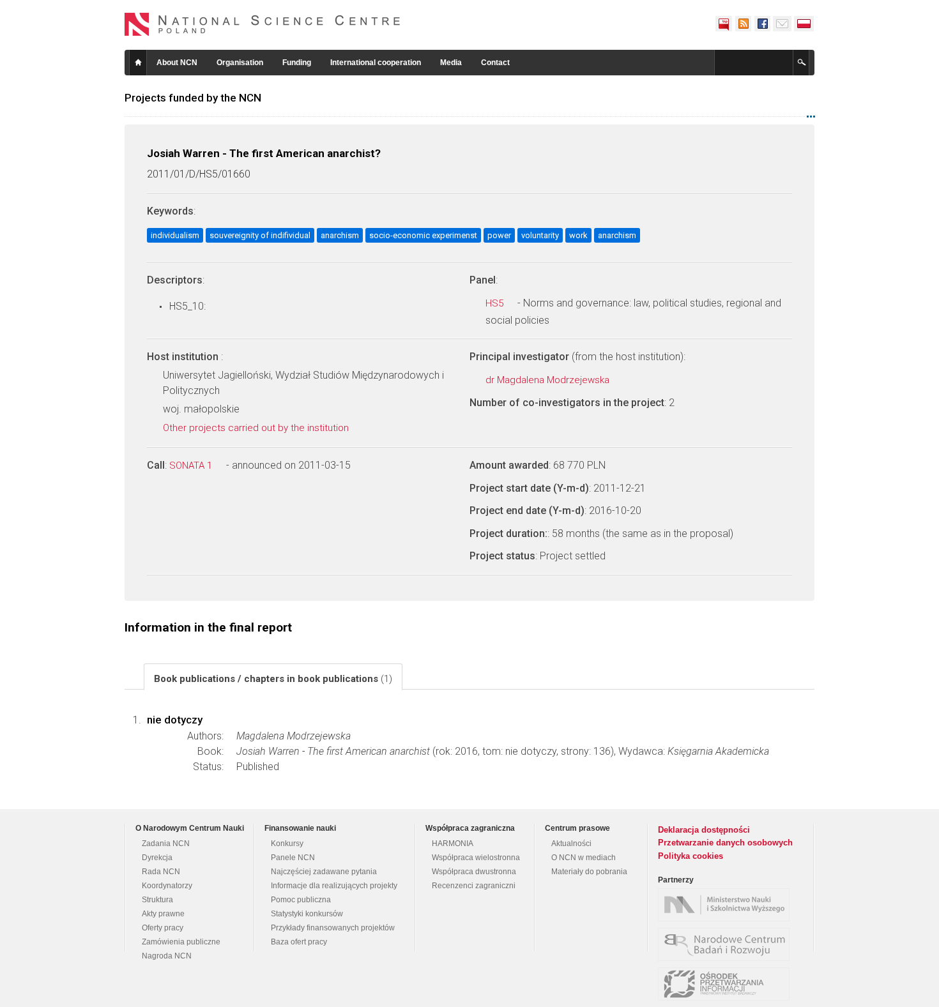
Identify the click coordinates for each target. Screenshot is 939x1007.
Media (451, 62)
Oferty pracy (162, 928)
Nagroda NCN (167, 956)
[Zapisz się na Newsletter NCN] (782, 23)
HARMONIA (452, 843)
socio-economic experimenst (423, 235)
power (499, 235)
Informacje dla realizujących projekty (334, 886)
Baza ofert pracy (299, 942)
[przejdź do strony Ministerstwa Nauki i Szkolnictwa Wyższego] (727, 904)
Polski (804, 23)
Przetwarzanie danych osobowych (725, 842)
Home (138, 62)
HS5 (495, 303)
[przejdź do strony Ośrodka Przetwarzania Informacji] (727, 984)
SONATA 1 (192, 465)
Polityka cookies (690, 856)
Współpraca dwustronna (474, 871)
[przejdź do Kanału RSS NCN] (743, 23)
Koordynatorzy (167, 886)
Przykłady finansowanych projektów (333, 928)
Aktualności (571, 843)
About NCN (176, 62)
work (578, 235)
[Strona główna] (263, 24)
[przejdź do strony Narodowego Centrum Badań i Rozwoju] (727, 944)
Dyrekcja (157, 857)
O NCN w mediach (583, 857)
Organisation (240, 62)
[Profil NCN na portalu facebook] (762, 23)
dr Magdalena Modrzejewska (548, 380)
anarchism (340, 235)
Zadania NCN (166, 843)
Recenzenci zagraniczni (473, 886)
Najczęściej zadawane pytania (324, 871)
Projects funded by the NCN (193, 97)
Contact (495, 62)
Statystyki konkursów (307, 914)
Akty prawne (163, 914)
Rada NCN (161, 871)
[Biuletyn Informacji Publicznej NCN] (723, 23)
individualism (175, 235)
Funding (296, 62)
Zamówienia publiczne (181, 942)
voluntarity (540, 235)
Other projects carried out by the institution (257, 428)
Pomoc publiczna (301, 900)
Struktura (157, 900)
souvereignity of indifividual (260, 235)
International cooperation (375, 62)
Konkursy (287, 843)
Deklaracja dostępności (704, 830)
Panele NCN (293, 857)
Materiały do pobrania (589, 871)
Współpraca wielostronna (476, 857)
